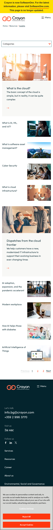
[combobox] (26, 44)
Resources (10, 458)
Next (48, 370)
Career (8, 467)
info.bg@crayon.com (19, 412)
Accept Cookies (26, 524)
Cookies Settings (26, 508)
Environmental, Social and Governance (25, 483)
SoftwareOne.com (39, 6)
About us (9, 475)
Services (9, 450)
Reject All (26, 516)
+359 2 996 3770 (16, 417)
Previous (25, 370)
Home (5, 26)
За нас (9, 430)
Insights (22, 26)
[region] (26, 508)
